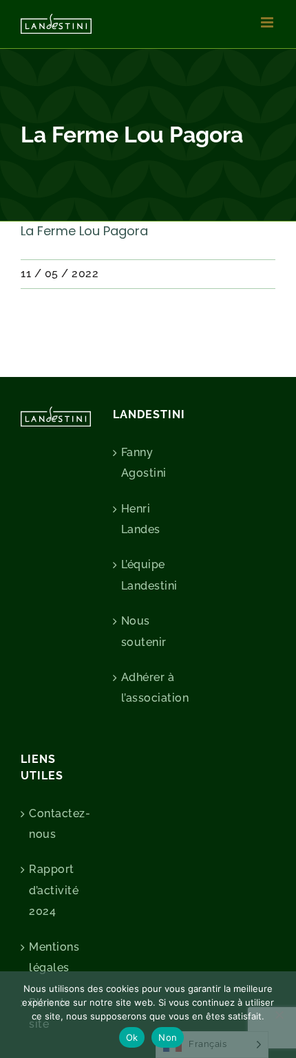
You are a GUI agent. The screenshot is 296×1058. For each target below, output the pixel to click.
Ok (132, 1037)
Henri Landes (140, 519)
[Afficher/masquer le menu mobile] (268, 22)
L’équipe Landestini (148, 575)
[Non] (279, 1015)
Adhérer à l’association (148, 687)
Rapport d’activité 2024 (53, 890)
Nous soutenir (144, 631)
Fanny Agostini (144, 462)
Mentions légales (54, 957)
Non (167, 1037)
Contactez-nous (56, 824)
